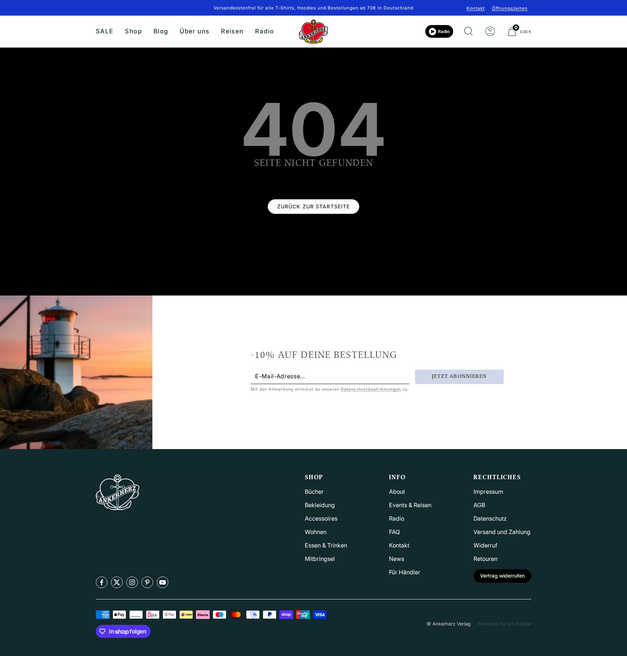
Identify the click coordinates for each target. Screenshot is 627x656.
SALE (104, 31)
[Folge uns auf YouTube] (162, 582)
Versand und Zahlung (502, 532)
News (396, 559)
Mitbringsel (320, 559)
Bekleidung (320, 505)
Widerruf (485, 545)
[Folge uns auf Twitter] (116, 582)
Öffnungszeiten (510, 8)
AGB (479, 505)
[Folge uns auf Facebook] (101, 582)
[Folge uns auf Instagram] (132, 582)
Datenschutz (490, 518)
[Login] (490, 31)
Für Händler (404, 572)
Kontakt (476, 8)
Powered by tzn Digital (504, 624)
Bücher (314, 491)
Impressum (488, 491)
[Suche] (468, 31)
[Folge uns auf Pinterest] (147, 582)
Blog (160, 31)
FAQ (394, 532)
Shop (133, 31)
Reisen (232, 31)
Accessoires (321, 518)
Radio (264, 31)
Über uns (194, 31)
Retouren (485, 559)
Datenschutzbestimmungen (371, 389)
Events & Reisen (410, 505)
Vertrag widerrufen (502, 576)
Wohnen (316, 532)
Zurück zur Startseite (313, 206)
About (397, 491)
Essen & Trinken (326, 545)
